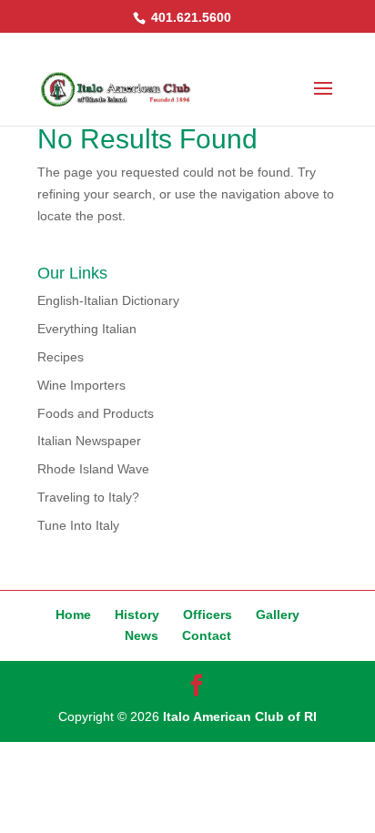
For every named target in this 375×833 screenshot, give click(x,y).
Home (73, 614)
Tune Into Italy (78, 525)
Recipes (60, 357)
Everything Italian (87, 328)
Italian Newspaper (89, 440)
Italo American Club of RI (240, 716)
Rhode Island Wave (93, 469)
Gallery (277, 614)
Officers (207, 614)
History (137, 614)
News (141, 635)
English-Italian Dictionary (108, 300)
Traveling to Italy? (88, 497)
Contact (206, 635)
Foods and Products (95, 413)
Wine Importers (81, 385)
